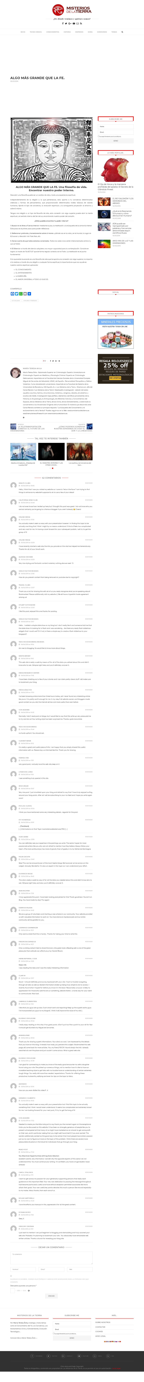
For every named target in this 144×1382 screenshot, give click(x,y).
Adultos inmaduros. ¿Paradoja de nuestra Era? (23, 464)
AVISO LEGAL (100, 1336)
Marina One (24, 758)
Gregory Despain (26, 1226)
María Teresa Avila (32, 368)
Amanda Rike (24, 1035)
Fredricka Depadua (27, 941)
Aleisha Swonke (26, 557)
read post (23, 1149)
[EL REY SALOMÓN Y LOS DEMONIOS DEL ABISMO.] (104, 201)
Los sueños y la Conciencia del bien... (80, 464)
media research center (29, 673)
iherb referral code (28, 958)
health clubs (24, 483)
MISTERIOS (79, 32)
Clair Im (22, 975)
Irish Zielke (24, 786)
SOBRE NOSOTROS (102, 1322)
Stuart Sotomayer (27, 605)
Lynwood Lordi (26, 772)
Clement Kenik (25, 741)
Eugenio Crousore (27, 1018)
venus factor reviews (28, 571)
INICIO (23, 32)
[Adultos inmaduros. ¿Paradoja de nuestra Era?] (23, 451)
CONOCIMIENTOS (52, 32)
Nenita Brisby (25, 656)
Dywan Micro (25, 1212)
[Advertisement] (72, 53)
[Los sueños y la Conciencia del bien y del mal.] (80, 451)
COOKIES (99, 1331)
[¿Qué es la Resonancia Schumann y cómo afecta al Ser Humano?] (104, 214)
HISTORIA (67, 32)
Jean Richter (24, 891)
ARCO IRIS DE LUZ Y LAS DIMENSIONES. (123, 242)
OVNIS (90, 32)
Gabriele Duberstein (28, 1001)
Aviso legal (116, 1368)
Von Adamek (24, 710)
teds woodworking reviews (31, 642)
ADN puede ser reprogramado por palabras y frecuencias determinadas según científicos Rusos (122, 228)
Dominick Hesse (26, 874)
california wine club (28, 500)
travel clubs (24, 585)
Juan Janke (23, 837)
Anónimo (23, 1084)
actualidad (16, 300)
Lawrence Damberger (28, 927)
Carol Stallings (26, 1172)
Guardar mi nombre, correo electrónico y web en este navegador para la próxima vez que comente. (49, 1280)
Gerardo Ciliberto (27, 1098)
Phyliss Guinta (25, 806)
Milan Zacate (24, 857)
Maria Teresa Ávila (29, 1338)
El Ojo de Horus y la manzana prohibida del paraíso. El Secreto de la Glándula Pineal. (115, 187)
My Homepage (25, 820)
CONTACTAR (100, 1327)
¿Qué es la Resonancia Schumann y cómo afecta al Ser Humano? (122, 213)
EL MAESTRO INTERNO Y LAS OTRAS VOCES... (51, 464)
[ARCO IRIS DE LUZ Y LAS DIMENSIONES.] (104, 244)
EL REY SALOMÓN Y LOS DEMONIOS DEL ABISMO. (123, 201)
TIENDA (114, 32)
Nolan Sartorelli (26, 1198)
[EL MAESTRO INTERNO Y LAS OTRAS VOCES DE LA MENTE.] (51, 451)
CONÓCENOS (102, 32)
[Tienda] (116, 355)
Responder (89, 483)
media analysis (25, 690)
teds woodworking (28, 727)
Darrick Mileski (25, 908)
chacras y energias (30, 300)
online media (24, 517)
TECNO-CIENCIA (36, 32)
